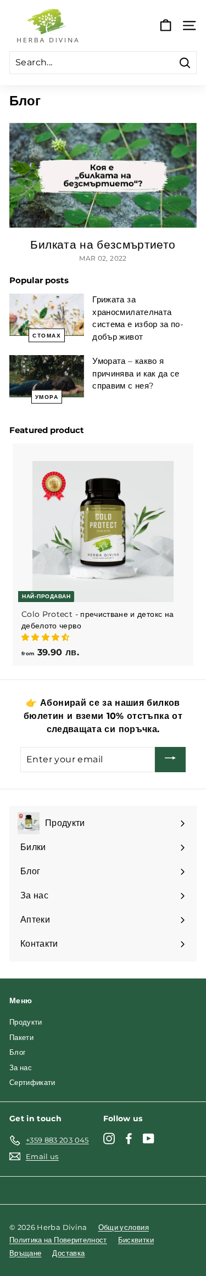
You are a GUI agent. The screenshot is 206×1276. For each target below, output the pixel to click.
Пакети (21, 1037)
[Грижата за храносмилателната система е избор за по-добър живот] (46, 315)
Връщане (25, 1253)
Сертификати (32, 1082)
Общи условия (123, 1227)
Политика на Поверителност (58, 1239)
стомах (46, 335)
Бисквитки (136, 1239)
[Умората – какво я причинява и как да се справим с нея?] (46, 376)
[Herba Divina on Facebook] (129, 1138)
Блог (17, 1052)
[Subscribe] (170, 760)
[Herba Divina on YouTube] (148, 1138)
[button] (46, 637)
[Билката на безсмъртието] (103, 175)
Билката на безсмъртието (102, 244)
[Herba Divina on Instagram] (109, 1138)
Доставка (68, 1253)
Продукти (25, 1022)
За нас (20, 1067)
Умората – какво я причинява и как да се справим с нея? (135, 373)
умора (47, 396)
